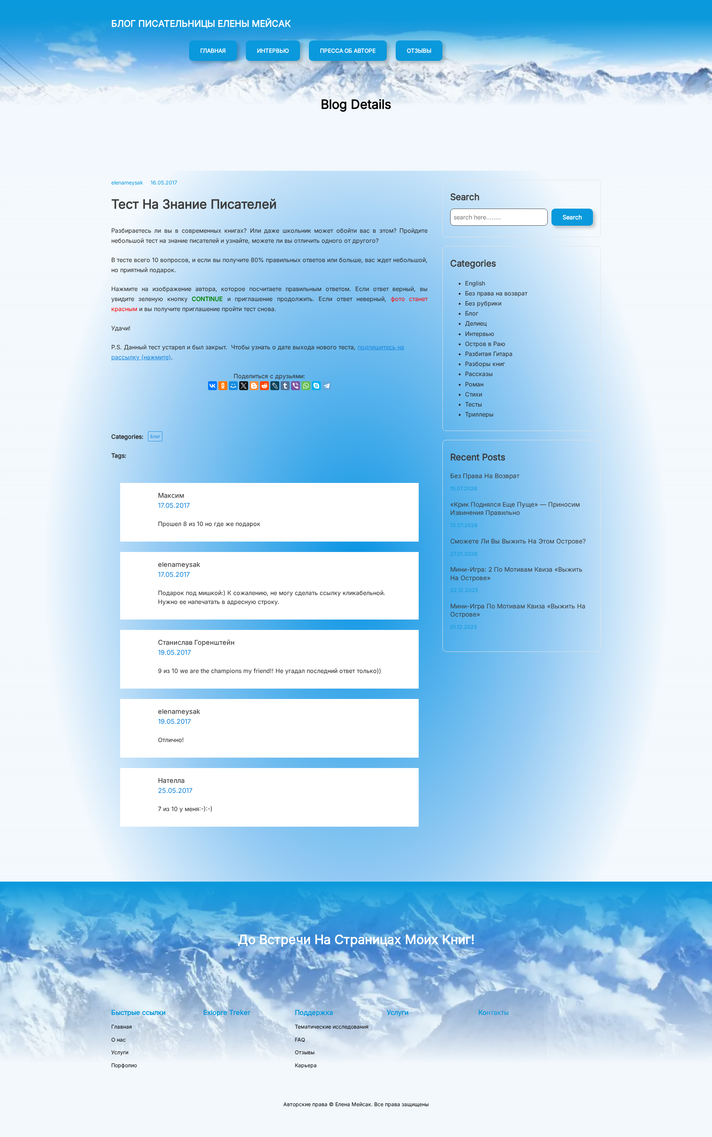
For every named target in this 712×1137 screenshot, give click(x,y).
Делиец (476, 323)
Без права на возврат (496, 293)
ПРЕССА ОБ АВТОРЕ (348, 50)
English (475, 283)
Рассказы (479, 374)
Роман (474, 384)
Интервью (479, 333)
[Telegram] (326, 385)
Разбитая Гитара (488, 353)
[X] (243, 385)
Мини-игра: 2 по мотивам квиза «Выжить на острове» (516, 573)
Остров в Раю (485, 343)
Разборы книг (485, 363)
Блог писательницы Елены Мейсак (201, 23)
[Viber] (295, 385)
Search (572, 217)
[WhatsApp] (305, 385)
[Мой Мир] (233, 385)
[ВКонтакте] (212, 385)
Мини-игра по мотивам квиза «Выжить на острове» (518, 610)
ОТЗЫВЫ (419, 50)
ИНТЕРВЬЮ (273, 50)
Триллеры (479, 414)
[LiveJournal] (274, 385)
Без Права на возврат (485, 476)
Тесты (473, 404)
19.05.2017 (174, 652)
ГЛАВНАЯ (213, 50)
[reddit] (264, 385)
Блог (155, 436)
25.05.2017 (175, 790)
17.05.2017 (174, 505)
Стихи (473, 394)
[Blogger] (254, 385)
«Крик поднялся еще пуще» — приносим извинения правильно (515, 508)
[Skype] (316, 385)
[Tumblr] (285, 385)
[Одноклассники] (222, 385)
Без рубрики (483, 303)
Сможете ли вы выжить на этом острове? (518, 541)
